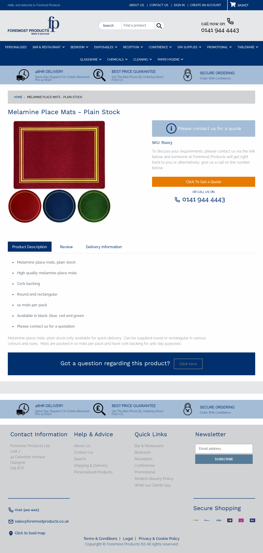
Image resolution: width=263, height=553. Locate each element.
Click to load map (30, 533)
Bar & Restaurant (149, 446)
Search (108, 26)
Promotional (145, 472)
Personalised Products (93, 472)
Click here (188, 364)
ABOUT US (138, 5)
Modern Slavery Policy (154, 478)
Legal (129, 538)
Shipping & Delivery (91, 465)
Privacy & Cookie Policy (159, 538)
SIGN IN (181, 5)
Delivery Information (104, 247)
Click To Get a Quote (203, 182)
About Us (82, 446)
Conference (145, 465)
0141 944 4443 (220, 29)
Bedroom (143, 452)
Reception (143, 459)
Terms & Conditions (101, 538)
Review (66, 247)
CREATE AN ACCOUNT (205, 5)
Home (18, 97)
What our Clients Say (153, 485)
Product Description (29, 247)
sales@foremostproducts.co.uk (42, 521)
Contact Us (83, 452)
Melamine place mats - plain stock (54, 97)
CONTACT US (161, 5)
